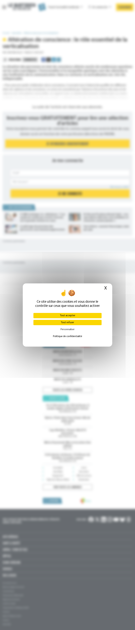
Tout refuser (67, 322)
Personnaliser (67, 329)
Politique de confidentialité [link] (67, 336)
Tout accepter (67, 315)
